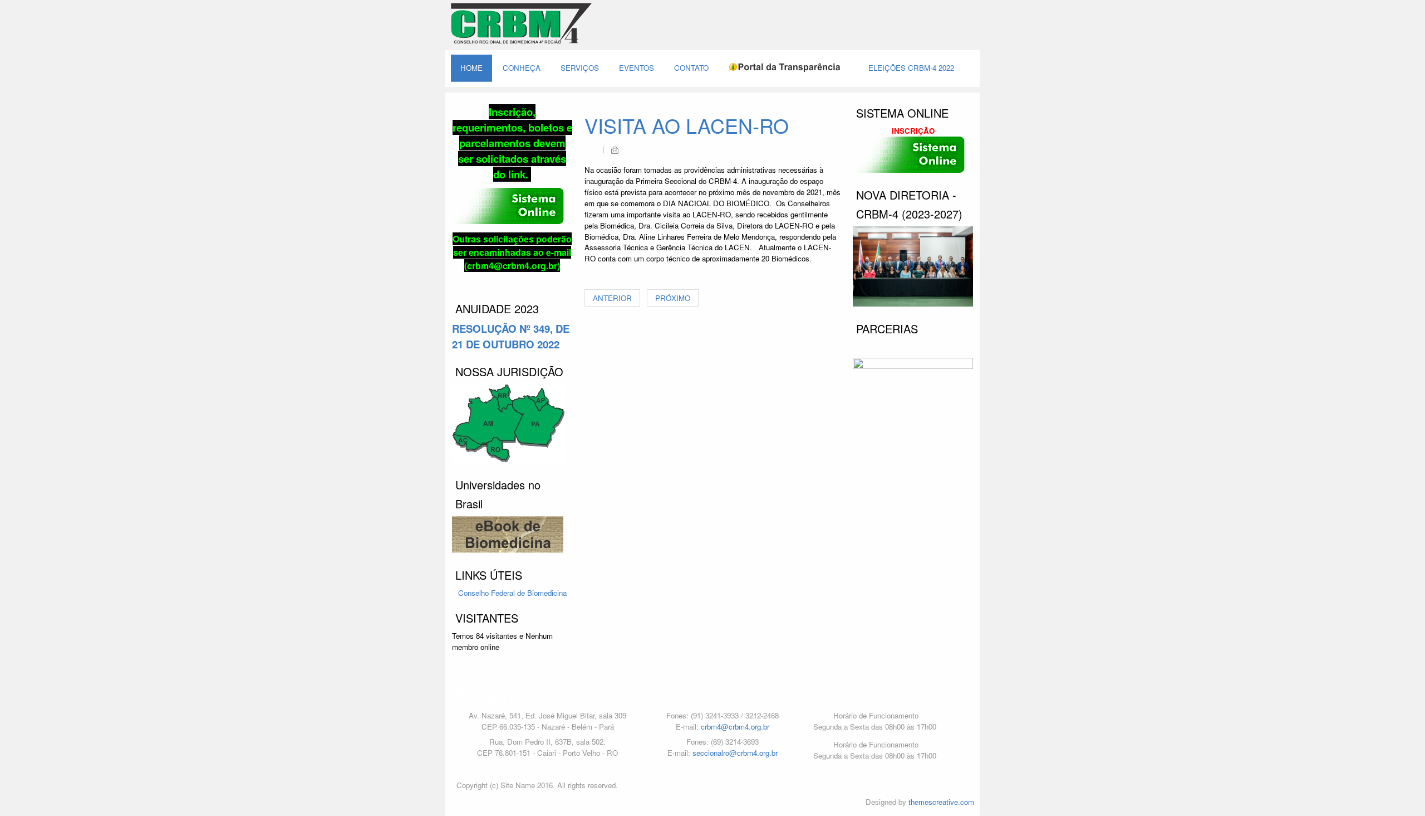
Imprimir (592, 149)
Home (471, 67)
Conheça (521, 67)
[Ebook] (512, 535)
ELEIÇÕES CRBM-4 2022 (911, 67)
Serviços (580, 67)
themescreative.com (941, 801)
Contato (691, 67)
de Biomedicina (542, 592)
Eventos (636, 67)
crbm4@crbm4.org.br (735, 726)
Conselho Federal (487, 592)
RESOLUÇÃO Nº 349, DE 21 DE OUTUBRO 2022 (510, 336)
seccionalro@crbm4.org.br (735, 752)
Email (614, 149)
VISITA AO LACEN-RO (686, 125)
